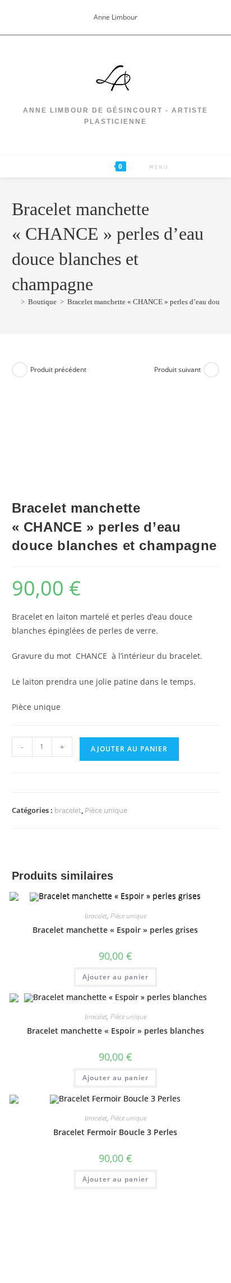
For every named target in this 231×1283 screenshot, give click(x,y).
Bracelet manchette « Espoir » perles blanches (115, 1030)
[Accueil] (14, 301)
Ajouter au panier (129, 749)
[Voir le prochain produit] (211, 370)
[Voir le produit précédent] (19, 370)
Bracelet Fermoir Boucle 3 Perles (115, 1132)
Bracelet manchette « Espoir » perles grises (115, 929)
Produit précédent (58, 369)
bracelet (67, 810)
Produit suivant (177, 369)
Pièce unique (106, 810)
